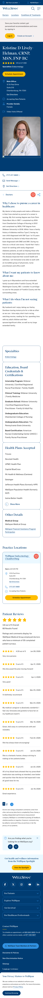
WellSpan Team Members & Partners (22, 946)
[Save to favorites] (33, 194)
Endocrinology (17, 67)
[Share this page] (38, 194)
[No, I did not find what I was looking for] (16, 846)
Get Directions (12, 94)
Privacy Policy (18, 987)
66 (25, 63)
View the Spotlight (21, 868)
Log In (10, 36)
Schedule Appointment (14, 74)
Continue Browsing (11, 993)
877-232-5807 (31, 935)
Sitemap (6, 964)
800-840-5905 (30, 932)
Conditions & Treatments (30, 15)
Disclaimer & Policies (11, 953)
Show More (15, 504)
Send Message (12, 181)
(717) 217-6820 (12, 175)
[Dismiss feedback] (37, 838)
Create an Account (24, 36)
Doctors (6, 15)
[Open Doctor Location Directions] (21, 161)
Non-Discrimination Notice (13, 958)
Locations (15, 15)
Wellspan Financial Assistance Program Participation (20, 530)
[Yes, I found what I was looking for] (10, 846)
